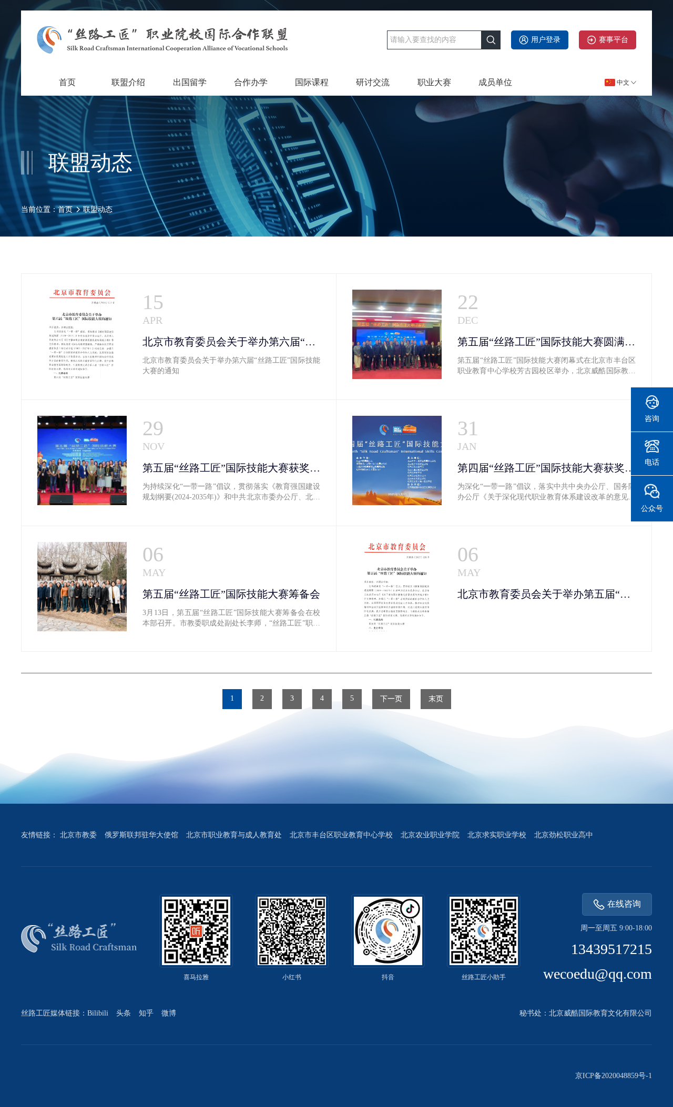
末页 (436, 699)
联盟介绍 (128, 82)
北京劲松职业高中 (563, 835)
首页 (67, 82)
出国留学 (190, 82)
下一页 (391, 699)
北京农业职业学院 (430, 835)
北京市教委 (78, 835)
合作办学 (251, 82)
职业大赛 (434, 82)
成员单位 (495, 82)
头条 (123, 1013)
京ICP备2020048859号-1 (613, 1076)
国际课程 (312, 82)
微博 (168, 1013)
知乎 (146, 1013)
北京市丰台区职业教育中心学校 (341, 835)
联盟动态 (98, 209)
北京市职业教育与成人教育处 (234, 835)
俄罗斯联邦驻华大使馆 (141, 835)
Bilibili (97, 1013)
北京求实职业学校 (496, 835)
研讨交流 (373, 82)
